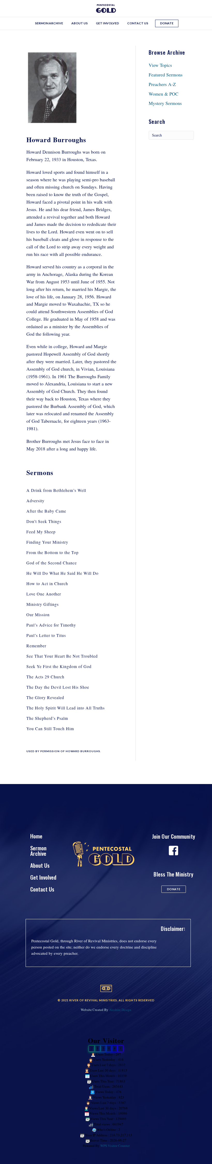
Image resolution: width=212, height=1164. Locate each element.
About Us (79, 23)
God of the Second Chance (51, 562)
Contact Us (137, 23)
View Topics (160, 65)
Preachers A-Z (162, 84)
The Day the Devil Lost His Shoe (57, 687)
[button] (173, 889)
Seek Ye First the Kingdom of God (59, 666)
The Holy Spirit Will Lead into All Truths (65, 707)
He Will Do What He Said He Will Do (62, 573)
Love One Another (43, 594)
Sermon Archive (49, 23)
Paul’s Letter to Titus (46, 635)
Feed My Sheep (41, 531)
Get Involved (107, 23)
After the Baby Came (46, 511)
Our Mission (38, 614)
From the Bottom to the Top (52, 552)
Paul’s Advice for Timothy (51, 625)
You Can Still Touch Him (50, 728)
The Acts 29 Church (45, 676)
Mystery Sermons (165, 103)
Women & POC (163, 94)
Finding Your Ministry (47, 542)
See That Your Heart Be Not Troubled (62, 656)
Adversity (35, 500)
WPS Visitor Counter (115, 1145)
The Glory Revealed (45, 697)
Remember (36, 645)
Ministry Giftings (42, 604)
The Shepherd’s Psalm (47, 718)
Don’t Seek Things (43, 521)
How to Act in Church (47, 583)
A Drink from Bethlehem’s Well (56, 490)
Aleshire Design (120, 1009)
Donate (166, 23)
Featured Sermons (166, 74)
